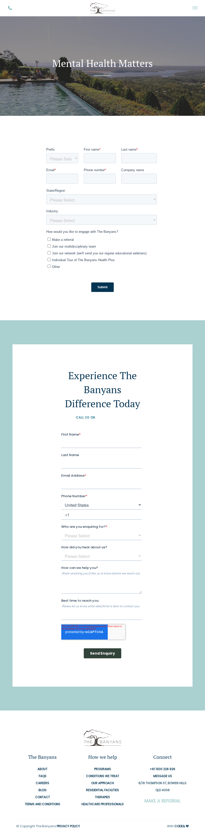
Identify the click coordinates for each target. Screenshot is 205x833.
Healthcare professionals (103, 804)
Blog (42, 790)
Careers (42, 783)
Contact (42, 797)
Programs (102, 769)
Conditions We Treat (102, 776)
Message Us (162, 776)
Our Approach (102, 783)
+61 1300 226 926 (112, 417)
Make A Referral (162, 801)
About (43, 769)
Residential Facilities (102, 790)
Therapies (102, 797)
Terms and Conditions (42, 804)
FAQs (42, 776)
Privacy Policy (68, 826)
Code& (179, 826)
